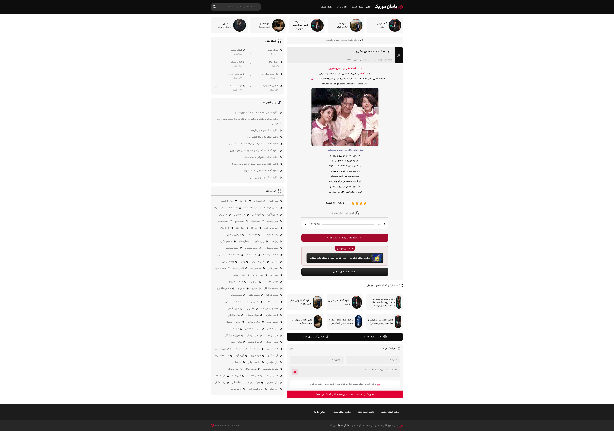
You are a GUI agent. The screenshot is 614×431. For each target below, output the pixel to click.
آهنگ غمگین (326, 7)
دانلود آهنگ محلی (342, 412)
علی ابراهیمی (272, 382)
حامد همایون (251, 248)
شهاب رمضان (252, 315)
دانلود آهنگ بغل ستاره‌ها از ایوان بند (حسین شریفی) (253, 144)
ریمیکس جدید (235, 74)
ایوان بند (240, 228)
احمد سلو (248, 208)
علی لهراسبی (272, 362)
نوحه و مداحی (235, 85)
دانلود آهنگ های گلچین (345, 272)
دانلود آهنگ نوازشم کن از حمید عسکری (260, 157)
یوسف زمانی (228, 261)
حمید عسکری (232, 248)
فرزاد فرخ (240, 355)
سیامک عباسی (253, 322)
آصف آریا (258, 201)
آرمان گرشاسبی (226, 201)
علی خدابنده (253, 375)
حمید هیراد (251, 255)
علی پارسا (236, 375)
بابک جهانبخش (271, 234)
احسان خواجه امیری (269, 208)
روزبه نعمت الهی (255, 389)
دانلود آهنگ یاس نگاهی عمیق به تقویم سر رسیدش (254, 164)
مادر (348, 68)
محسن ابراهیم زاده (269, 308)
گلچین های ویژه (270, 85)
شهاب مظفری (272, 315)
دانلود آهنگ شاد (366, 412)
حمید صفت (234, 255)
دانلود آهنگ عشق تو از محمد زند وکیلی (260, 170)
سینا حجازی (272, 328)
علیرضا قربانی (254, 362)
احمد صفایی (232, 208)
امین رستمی (272, 221)
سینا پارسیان (252, 335)
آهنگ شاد (342, 7)
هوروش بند (255, 268)
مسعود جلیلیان (236, 281)
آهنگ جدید (377, 60)
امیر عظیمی (223, 221)
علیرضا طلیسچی (270, 369)
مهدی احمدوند (271, 281)
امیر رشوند (255, 221)
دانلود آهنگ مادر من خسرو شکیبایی (373, 51)
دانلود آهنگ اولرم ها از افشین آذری (262, 137)
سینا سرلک (234, 328)
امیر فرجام (239, 221)
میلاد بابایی (220, 268)
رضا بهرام (274, 389)
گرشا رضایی (272, 349)
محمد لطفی (254, 295)
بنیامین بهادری (234, 234)
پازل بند (274, 241)
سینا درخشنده (271, 335)
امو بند (254, 228)
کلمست (257, 349)
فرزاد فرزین (256, 355)
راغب (242, 261)
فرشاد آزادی (273, 355)
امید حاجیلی (239, 214)
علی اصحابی (219, 375)
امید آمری (256, 214)
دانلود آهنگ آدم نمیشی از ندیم (264, 130)
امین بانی (222, 214)
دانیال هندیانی (258, 261)
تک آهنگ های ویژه (269, 74)
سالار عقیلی (253, 342)
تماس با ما (319, 412)
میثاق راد (253, 281)
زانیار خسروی (254, 382)
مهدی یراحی (257, 275)
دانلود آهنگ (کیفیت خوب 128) (342, 238)
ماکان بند (249, 308)
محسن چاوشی (232, 302)
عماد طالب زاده (222, 355)
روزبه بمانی (236, 389)
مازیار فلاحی (233, 308)
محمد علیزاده (235, 295)
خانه (361, 40)
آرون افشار (273, 201)
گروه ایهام (224, 228)
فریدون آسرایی (222, 349)
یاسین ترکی (273, 268)
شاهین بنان (272, 322)
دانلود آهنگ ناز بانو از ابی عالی (264, 177)
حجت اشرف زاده (270, 255)
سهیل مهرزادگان (232, 335)
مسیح (254, 288)
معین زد (241, 288)
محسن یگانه (272, 302)
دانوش (275, 261)
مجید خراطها (272, 295)
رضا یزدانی (237, 382)
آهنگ (362, 73)
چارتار (219, 255)
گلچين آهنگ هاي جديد (313, 337)
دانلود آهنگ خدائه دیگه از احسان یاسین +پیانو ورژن (254, 150)
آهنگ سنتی (236, 50)
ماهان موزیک (389, 6)
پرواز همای (244, 241)
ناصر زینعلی (238, 268)
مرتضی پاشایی (224, 288)
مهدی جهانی (239, 275)
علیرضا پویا (236, 362)
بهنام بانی (252, 234)
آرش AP (244, 201)
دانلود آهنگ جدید (361, 7)
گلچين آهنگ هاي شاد (371, 337)
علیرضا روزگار (251, 369)
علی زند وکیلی (272, 375)
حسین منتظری (271, 248)
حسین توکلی (226, 241)
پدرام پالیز (259, 241)
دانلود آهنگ (356, 68)
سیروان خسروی (233, 322)
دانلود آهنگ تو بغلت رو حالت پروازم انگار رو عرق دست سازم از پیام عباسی (247, 121)
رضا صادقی (219, 382)
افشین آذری (272, 214)
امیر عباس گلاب (271, 228)
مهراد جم (274, 275)
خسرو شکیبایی (335, 68)
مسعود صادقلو (271, 288)
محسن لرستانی (253, 302)
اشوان (216, 208)
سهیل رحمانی (272, 342)
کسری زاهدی (241, 349)
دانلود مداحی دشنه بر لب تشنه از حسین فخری (256, 112)
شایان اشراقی (234, 315)
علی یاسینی (233, 369)
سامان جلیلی (236, 342)
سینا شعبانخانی (252, 328)
